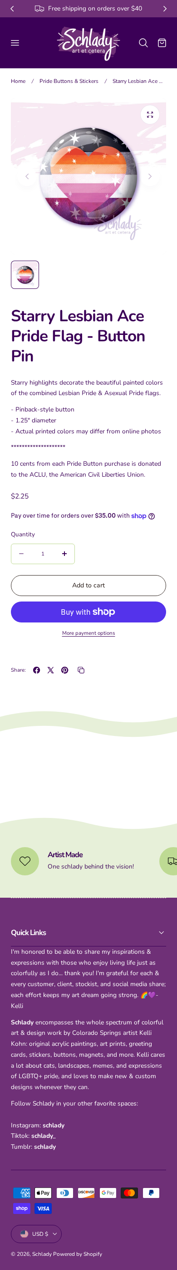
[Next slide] (150, 176)
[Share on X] (50, 670)
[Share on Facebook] (36, 670)
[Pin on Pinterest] (64, 670)
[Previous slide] (27, 176)
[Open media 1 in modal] (150, 114)
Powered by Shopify (77, 1254)
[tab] (25, 275)
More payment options (88, 633)
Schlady (42, 1254)
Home (18, 81)
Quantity (23, 534)
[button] (14, 42)
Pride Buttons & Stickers (68, 81)
